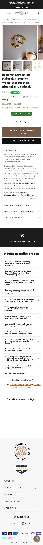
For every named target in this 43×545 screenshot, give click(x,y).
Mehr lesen (33, 198)
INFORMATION (10, 508)
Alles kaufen (21, 7)
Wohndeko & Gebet (13, 488)
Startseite (6, 20)
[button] (36, 538)
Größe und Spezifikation (16, 206)
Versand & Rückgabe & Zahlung (19, 212)
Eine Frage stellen (13, 217)
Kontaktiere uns (12, 501)
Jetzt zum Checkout (21, 141)
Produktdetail (11, 150)
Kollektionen (18, 20)
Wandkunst (9, 481)
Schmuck (8, 494)
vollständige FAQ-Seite (20, 385)
